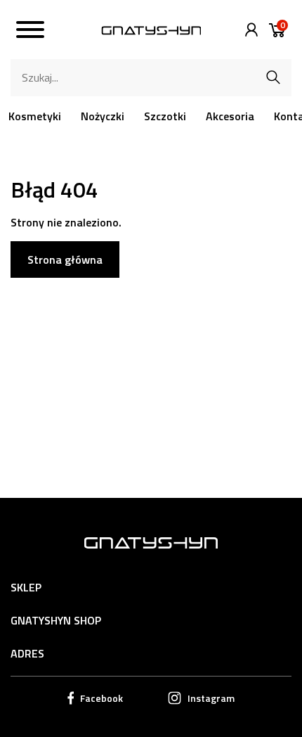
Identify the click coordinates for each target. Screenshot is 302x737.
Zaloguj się (247, 30)
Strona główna (65, 259)
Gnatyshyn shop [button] (56, 620)
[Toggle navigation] (30, 31)
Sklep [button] (26, 587)
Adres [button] (27, 653)
